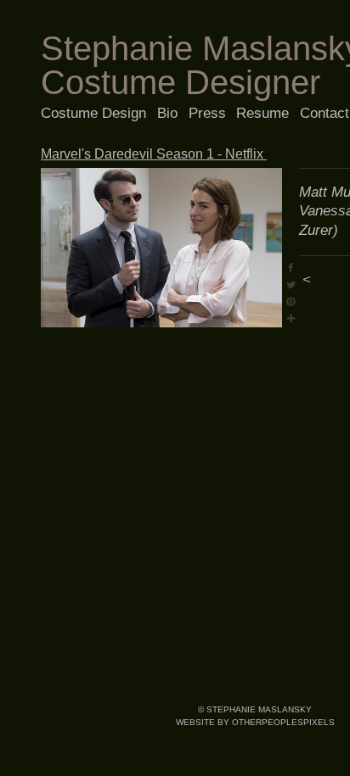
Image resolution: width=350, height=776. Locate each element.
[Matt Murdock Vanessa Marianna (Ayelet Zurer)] (161, 248)
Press (207, 113)
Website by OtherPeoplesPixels (255, 722)
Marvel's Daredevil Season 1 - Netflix (154, 154)
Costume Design (93, 113)
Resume (262, 113)
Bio (167, 113)
